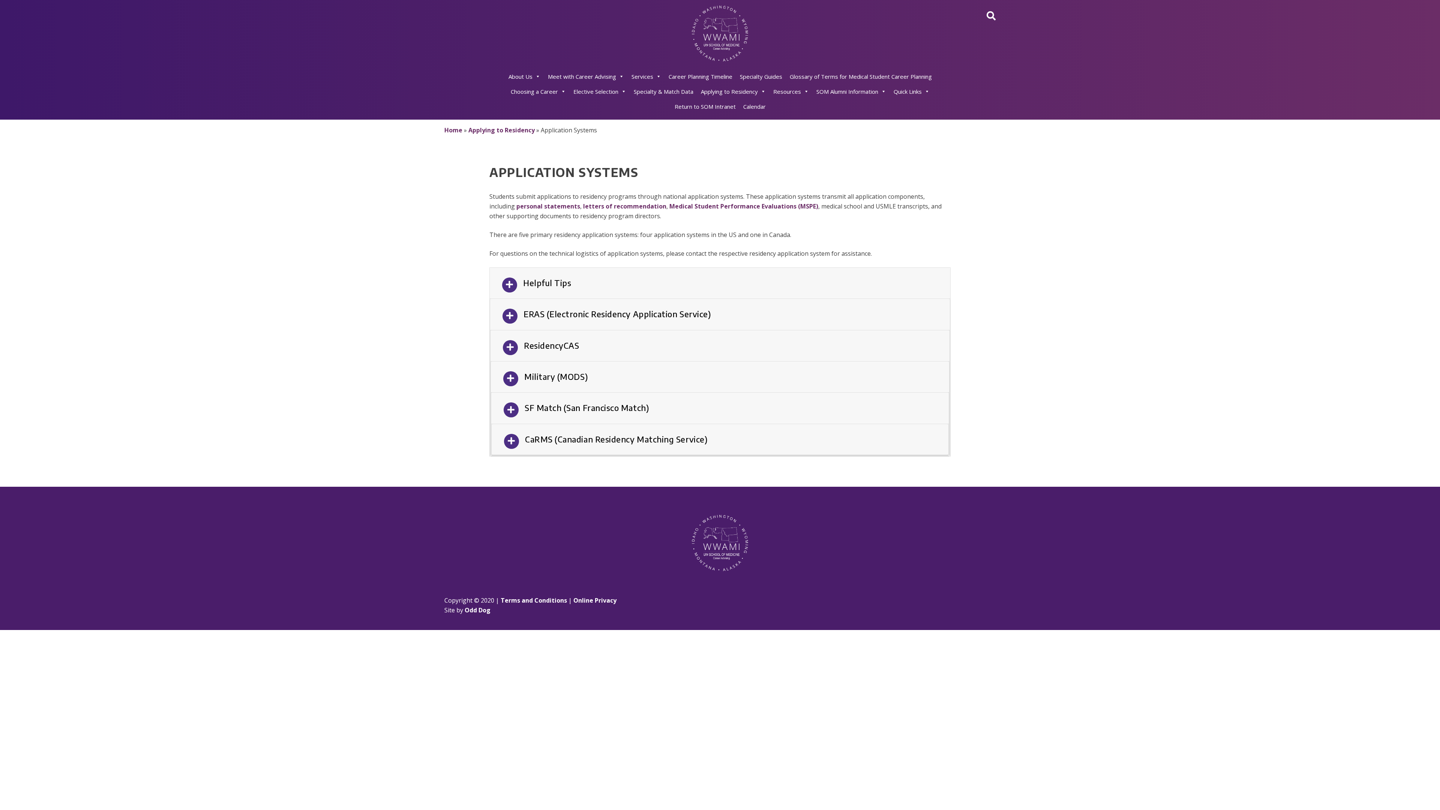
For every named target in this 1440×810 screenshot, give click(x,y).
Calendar (754, 106)
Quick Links (908, 91)
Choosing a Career (534, 91)
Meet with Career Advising (582, 76)
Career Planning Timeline (700, 76)
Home (453, 130)
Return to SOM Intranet (705, 106)
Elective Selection (595, 91)
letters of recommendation (624, 206)
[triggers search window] (991, 15)
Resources (787, 91)
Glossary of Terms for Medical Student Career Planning (861, 76)
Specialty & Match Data (663, 91)
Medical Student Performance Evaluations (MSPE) (743, 206)
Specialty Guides (761, 76)
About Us (520, 76)
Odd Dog (477, 610)
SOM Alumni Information (847, 91)
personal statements (548, 206)
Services (642, 76)
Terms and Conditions (534, 600)
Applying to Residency (729, 91)
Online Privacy (594, 600)
